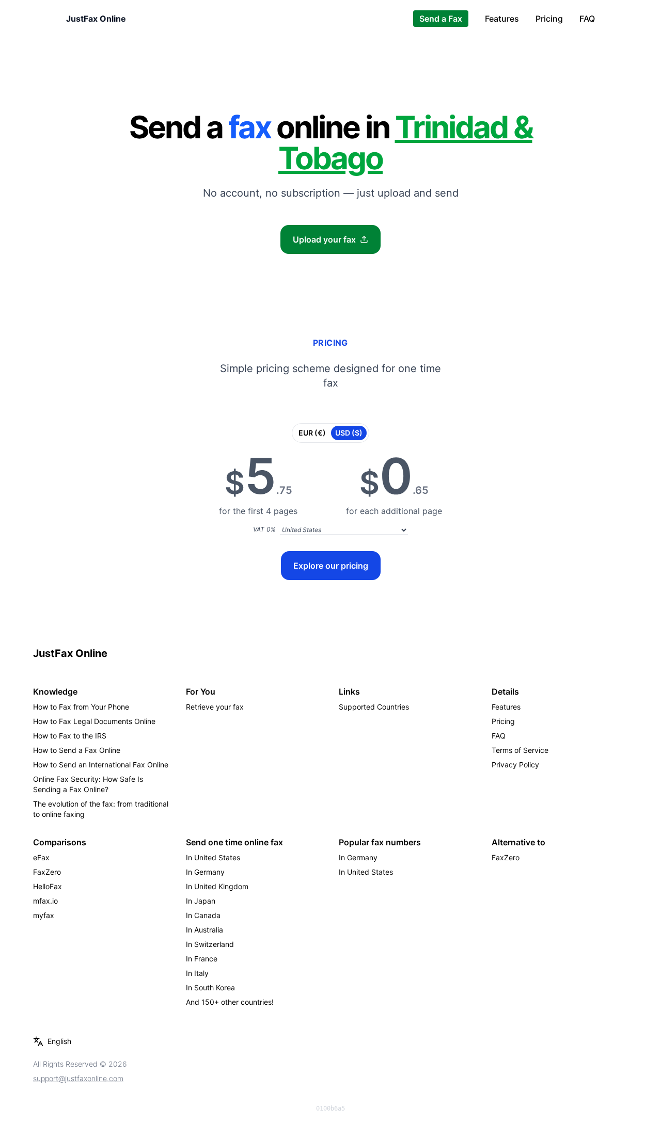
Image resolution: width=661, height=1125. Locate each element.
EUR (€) (312, 432)
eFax (41, 857)
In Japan (200, 900)
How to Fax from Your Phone (81, 706)
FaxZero (47, 871)
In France (201, 958)
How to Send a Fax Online (76, 750)
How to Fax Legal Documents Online (94, 721)
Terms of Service (520, 750)
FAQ (587, 18)
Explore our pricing (330, 565)
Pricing (549, 18)
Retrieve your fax (215, 706)
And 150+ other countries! (230, 1002)
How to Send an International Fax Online (100, 764)
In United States (213, 857)
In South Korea (210, 987)
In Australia (204, 929)
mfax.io (45, 900)
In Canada (203, 915)
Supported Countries (374, 706)
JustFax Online (96, 18)
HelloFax (47, 886)
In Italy (197, 973)
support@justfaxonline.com (78, 1078)
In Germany (205, 871)
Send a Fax (440, 18)
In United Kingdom (217, 886)
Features (502, 18)
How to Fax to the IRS (69, 735)
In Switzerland (210, 944)
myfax (43, 915)
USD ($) (349, 432)
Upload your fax (324, 239)
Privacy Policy (515, 764)
